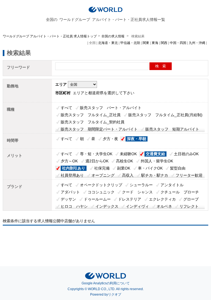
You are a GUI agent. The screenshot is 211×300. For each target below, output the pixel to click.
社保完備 (102, 168)
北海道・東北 (108, 43)
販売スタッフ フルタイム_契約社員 (92, 122)
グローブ (191, 199)
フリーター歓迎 (189, 175)
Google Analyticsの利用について (106, 283)
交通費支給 (155, 154)
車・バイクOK (150, 168)
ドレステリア (129, 199)
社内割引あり (73, 168)
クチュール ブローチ (179, 192)
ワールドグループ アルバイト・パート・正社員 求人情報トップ (50, 36)
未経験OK (128, 154)
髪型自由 (177, 168)
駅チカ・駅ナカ (154, 175)
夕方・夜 (110, 139)
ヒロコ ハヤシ (74, 206)
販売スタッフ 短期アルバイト (172, 129)
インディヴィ (137, 206)
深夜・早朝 (136, 139)
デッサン (68, 199)
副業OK (123, 168)
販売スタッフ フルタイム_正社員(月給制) (165, 115)
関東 (146, 43)
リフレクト (189, 206)
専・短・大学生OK (96, 154)
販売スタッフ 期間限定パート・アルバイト (99, 129)
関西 (164, 43)
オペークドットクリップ (101, 185)
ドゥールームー (97, 199)
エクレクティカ (162, 199)
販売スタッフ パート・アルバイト (110, 107)
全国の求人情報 (113, 36)
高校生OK (124, 161)
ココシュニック (101, 192)
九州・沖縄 (197, 43)
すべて (66, 107)
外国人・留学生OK (157, 161)
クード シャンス (137, 192)
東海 (155, 43)
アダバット (70, 192)
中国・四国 (178, 43)
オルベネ (164, 206)
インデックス (106, 206)
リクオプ (114, 294)
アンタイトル (172, 185)
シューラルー (141, 185)
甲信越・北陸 (130, 43)
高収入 (128, 175)
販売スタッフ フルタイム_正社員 (91, 115)
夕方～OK (69, 161)
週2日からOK (97, 161)
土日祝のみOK (186, 154)
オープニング (103, 175)
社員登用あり (72, 175)
